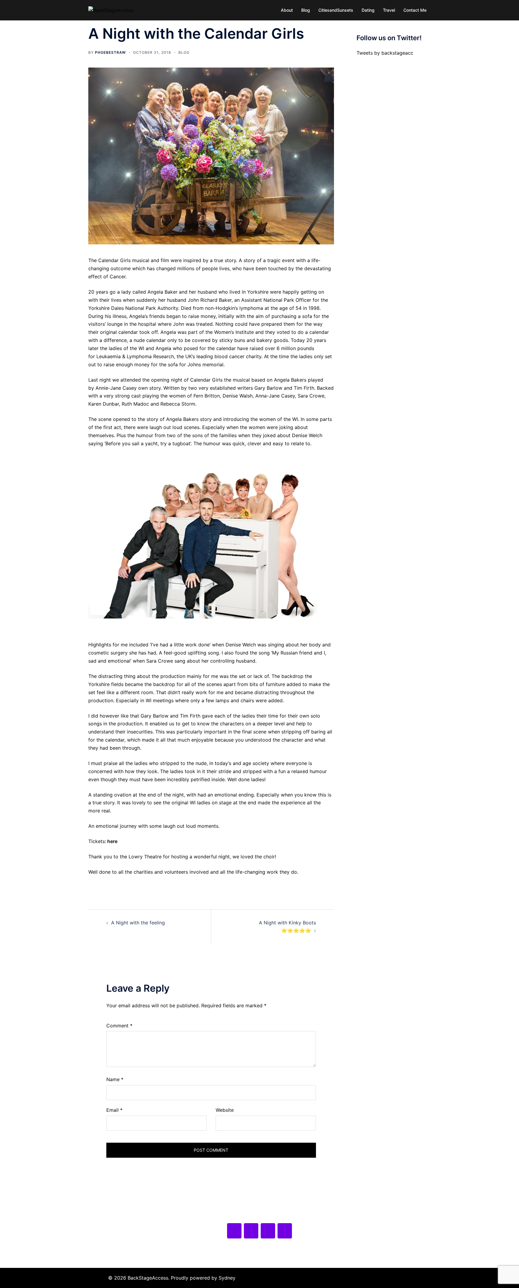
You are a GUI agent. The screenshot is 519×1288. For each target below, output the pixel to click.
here (112, 841)
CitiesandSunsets (335, 10)
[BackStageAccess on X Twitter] (251, 1230)
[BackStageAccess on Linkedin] (285, 1230)
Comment (119, 1026)
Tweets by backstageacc (385, 53)
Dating (368, 10)
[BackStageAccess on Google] (268, 1230)
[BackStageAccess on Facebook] (234, 1230)
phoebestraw (110, 52)
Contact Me (414, 10)
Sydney (227, 1278)
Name (114, 1079)
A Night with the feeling (138, 923)
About (287, 10)
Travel (389, 10)
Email (114, 1110)
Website (225, 1110)
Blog (305, 10)
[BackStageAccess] (111, 10)
